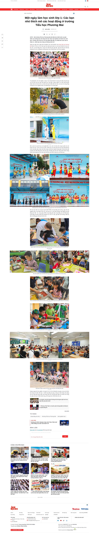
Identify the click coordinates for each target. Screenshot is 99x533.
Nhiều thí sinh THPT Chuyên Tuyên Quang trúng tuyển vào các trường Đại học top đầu (39, 460)
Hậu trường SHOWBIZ (49, 9)
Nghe (2, 34)
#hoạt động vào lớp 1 (35, 416)
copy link (49, 34)
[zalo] (67, 521)
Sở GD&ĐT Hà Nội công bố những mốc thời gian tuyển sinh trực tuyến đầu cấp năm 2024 (53, 400)
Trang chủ (11, 9)
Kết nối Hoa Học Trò (40, 514)
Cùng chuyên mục (17, 445)
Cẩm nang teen (73, 512)
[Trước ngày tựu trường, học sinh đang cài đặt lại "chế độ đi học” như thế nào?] (20, 484)
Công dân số (21, 514)
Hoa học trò (14, 508)
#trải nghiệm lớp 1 (62, 416)
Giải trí (27, 9)
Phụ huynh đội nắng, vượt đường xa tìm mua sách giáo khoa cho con (40, 492)
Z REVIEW (71, 9)
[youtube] (87, 1)
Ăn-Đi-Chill (58, 9)
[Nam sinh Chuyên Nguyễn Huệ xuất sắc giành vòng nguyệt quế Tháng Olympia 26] (20, 468)
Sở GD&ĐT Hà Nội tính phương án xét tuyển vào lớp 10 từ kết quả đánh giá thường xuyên (60, 493)
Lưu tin (2, 41)
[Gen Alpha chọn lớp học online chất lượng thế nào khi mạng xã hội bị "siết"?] (20, 452)
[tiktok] (64, 520)
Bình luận (2, 44)
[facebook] (85, 1)
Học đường (32, 9)
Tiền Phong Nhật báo (51, 0)
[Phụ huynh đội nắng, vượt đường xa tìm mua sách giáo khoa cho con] (40, 484)
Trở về (2, 47)
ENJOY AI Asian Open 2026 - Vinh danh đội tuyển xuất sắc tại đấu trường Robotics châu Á (39, 476)
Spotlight (76, 9)
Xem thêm (87, 9)
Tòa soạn (13, 517)
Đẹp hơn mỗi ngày (40, 9)
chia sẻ (44, 34)
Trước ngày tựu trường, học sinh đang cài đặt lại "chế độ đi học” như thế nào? (19, 493)
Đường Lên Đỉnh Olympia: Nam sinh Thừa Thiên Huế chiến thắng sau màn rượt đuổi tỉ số (44, 423)
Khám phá (22, 9)
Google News (74, 13)
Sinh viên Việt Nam (62, 0)
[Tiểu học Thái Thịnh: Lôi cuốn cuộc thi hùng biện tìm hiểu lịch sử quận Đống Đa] (34, 407)
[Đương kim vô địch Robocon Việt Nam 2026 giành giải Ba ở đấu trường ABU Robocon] (60, 452)
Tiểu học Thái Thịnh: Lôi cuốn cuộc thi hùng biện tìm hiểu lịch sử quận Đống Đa (53, 406)
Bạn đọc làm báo (17, 529)
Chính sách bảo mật (79, 517)
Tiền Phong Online (41, 0)
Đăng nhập (32, 430)
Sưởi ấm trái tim (56, 512)
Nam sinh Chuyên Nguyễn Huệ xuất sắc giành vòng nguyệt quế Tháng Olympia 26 (19, 476)
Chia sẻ (2, 38)
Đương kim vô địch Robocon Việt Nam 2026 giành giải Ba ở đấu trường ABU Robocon (59, 460)
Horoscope (82, 9)
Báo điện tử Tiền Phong (49, 5)
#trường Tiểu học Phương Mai (49, 416)
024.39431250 (14, 521)
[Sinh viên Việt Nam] (84, 509)
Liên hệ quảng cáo (31, 517)
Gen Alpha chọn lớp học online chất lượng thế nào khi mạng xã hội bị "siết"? (19, 460)
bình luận (55, 34)
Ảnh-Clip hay (64, 9)
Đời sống (16, 9)
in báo (52, 34)
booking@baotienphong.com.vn (34, 520)
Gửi (65, 436)
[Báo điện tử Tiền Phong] (75, 509)
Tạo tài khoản (40, 430)
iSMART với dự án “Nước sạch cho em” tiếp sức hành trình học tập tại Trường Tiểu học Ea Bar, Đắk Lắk (59, 476)
